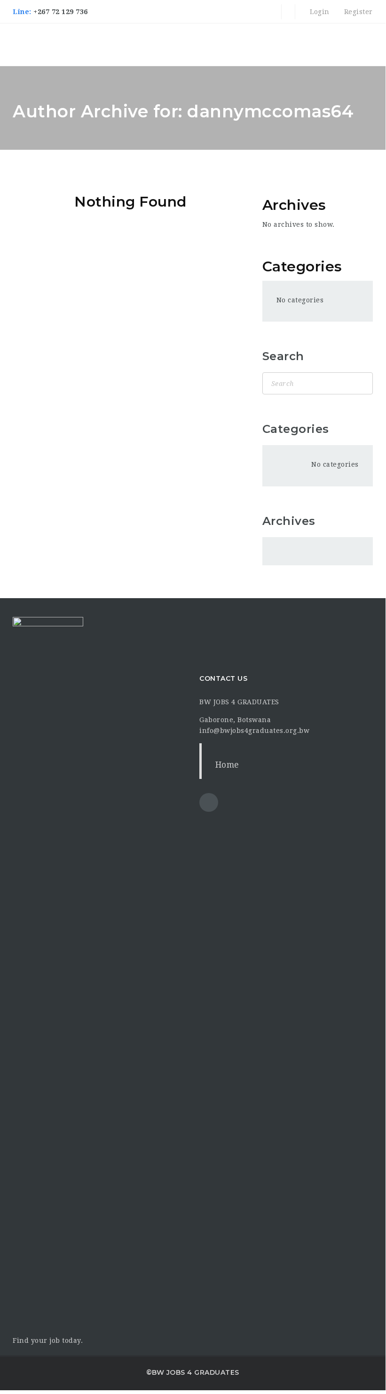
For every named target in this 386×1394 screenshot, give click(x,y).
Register (357, 11)
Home (227, 765)
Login (319, 11)
